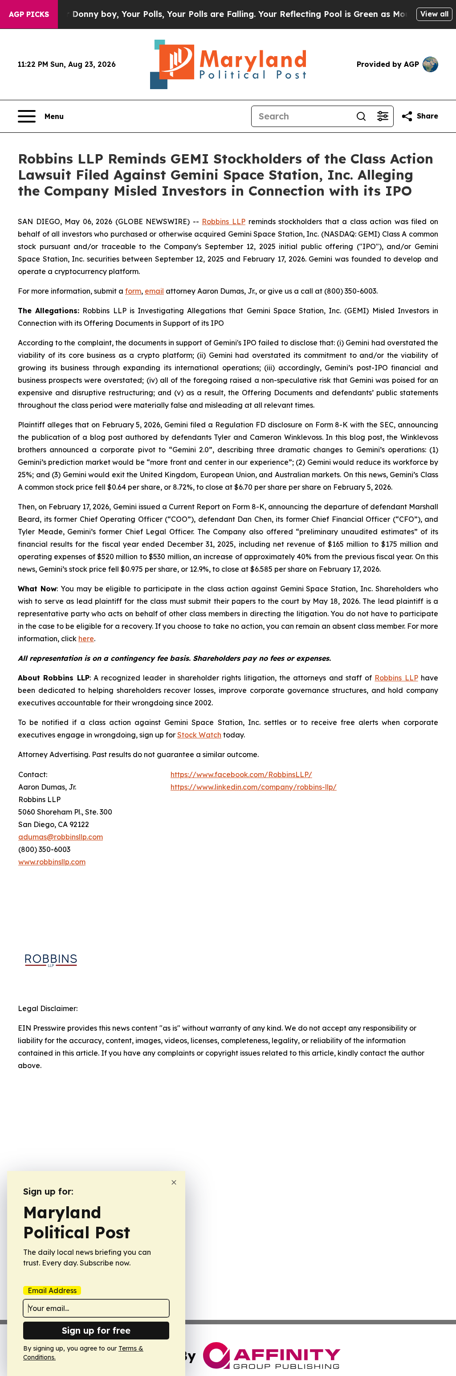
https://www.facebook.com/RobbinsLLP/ (241, 774)
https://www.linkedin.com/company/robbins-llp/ (254, 786)
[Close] (174, 1182)
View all (434, 13)
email (154, 291)
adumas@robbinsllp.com (60, 836)
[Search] (361, 116)
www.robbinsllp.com (52, 861)
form (133, 291)
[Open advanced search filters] (382, 116)
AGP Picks (29, 14)
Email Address (52, 1290)
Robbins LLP (223, 221)
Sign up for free (96, 1330)
